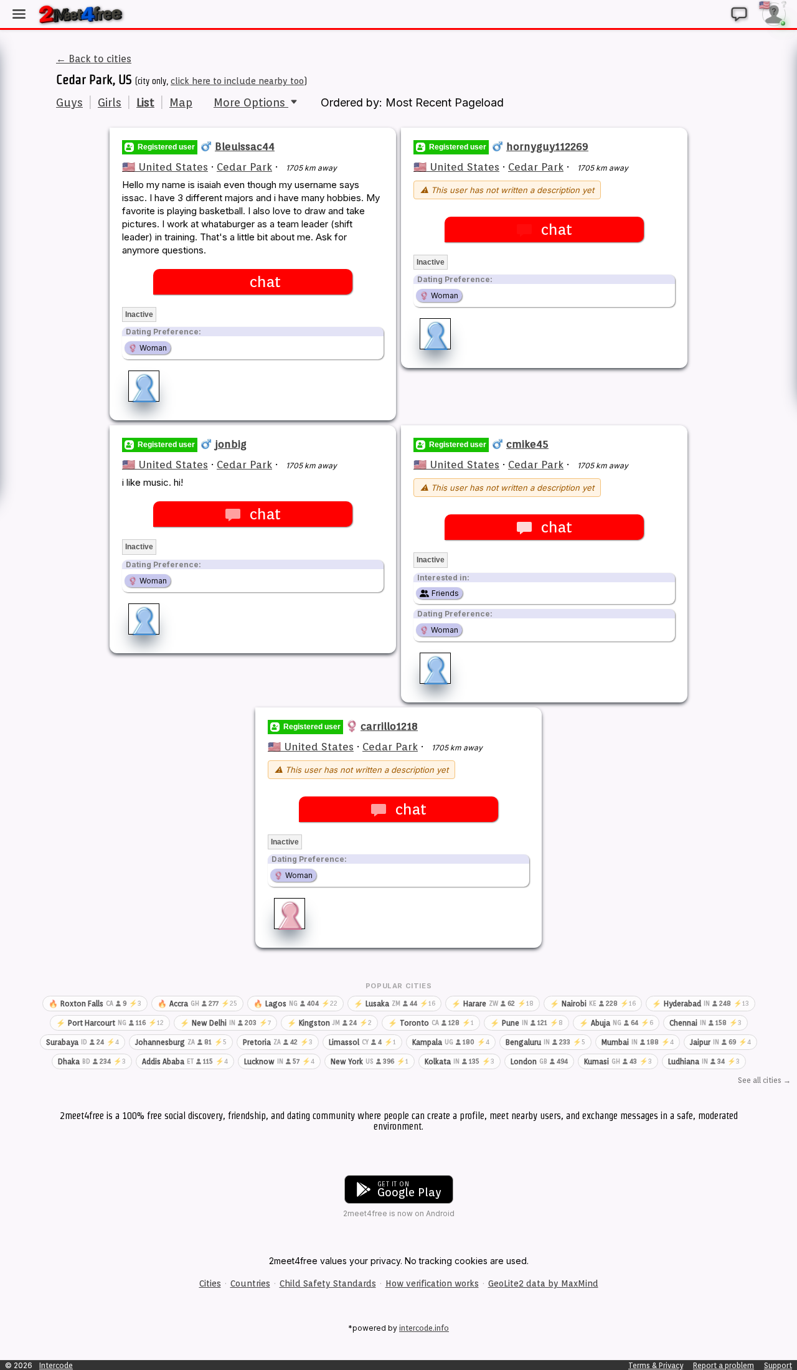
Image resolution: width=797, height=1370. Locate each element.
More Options (251, 102)
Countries (250, 1283)
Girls (109, 102)
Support (778, 1365)
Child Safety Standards (328, 1283)
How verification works (432, 1283)
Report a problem (723, 1365)
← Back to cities (93, 59)
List (145, 102)
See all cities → (764, 1080)
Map (180, 102)
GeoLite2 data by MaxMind (543, 1283)
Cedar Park (244, 167)
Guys (69, 102)
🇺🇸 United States (165, 167)
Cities (210, 1283)
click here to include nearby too (237, 81)
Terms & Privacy (655, 1365)
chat (265, 282)
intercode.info (424, 1328)
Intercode (56, 1365)
